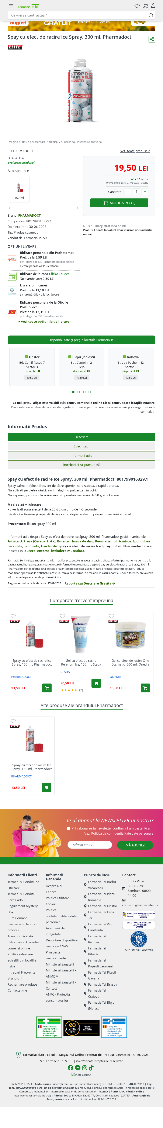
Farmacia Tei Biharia (97, 951)
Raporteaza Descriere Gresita (88, 583)
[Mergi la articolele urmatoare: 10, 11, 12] (90, 392)
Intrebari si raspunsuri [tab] (81, 464)
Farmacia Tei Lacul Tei (101, 915)
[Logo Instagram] (84, 1067)
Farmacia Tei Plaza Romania (101, 897)
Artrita (13, 541)
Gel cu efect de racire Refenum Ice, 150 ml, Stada (81, 662)
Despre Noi (54, 886)
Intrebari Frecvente (21, 972)
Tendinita (31, 546)
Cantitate (114, 192)
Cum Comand (18, 918)
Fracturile (49, 546)
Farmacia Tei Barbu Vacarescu (102, 885)
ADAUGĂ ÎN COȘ (122, 203)
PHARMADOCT (29, 215)
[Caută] (151, 15)
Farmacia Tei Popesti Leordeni (100, 963)
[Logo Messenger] (77, 1067)
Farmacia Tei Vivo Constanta (100, 927)
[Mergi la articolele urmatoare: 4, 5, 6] (79, 392)
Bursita (63, 541)
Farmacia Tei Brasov (102, 984)
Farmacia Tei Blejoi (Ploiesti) (101, 1005)
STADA (65, 672)
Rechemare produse (22, 984)
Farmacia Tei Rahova (97, 939)
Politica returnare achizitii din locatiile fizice (22, 960)
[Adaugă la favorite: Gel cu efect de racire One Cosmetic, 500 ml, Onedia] (111, 616)
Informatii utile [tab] (81, 455)
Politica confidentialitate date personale (61, 916)
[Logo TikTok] (91, 1067)
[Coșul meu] (145, 6)
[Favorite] (137, 6)
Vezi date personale (118, 833)
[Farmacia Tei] (28, 5)
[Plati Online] (81, 1074)
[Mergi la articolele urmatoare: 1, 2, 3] (73, 392)
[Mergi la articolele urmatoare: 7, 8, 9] (84, 392)
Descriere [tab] (82, 437)
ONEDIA (115, 677)
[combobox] (81, 15)
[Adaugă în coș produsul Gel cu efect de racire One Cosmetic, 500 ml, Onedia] (145, 688)
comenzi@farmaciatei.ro (140, 905)
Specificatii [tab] (81, 446)
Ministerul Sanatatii (60, 964)
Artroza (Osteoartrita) (37, 541)
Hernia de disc (81, 541)
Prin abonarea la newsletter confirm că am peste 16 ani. (112, 828)
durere (29, 551)
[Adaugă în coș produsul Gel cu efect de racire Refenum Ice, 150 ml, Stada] (96, 683)
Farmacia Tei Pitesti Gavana (102, 975)
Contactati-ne (17, 990)
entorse (43, 551)
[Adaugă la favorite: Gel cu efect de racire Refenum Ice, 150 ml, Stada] (62, 616)
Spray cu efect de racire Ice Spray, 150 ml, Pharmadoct (32, 662)
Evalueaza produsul (21, 163)
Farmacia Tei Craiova (97, 993)
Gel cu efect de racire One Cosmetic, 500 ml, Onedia (130, 662)
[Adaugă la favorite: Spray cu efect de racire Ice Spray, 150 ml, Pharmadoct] (13, 616)
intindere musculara (67, 551)
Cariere (51, 892)
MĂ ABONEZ (135, 845)
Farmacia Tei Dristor (102, 906)
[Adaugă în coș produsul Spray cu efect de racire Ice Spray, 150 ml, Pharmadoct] (47, 688)
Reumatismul (106, 541)
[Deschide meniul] (11, 6)
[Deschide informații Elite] (15, 621)
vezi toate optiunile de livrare (44, 321)
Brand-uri (15, 978)
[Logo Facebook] (70, 1067)
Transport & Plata (20, 936)
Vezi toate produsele (135, 151)
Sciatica (124, 541)
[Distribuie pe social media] (152, 39)
